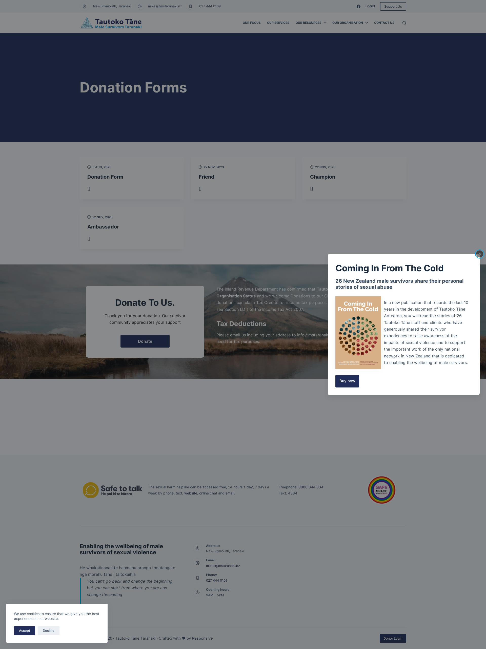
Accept (24, 630)
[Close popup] (479, 253)
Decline (48, 630)
